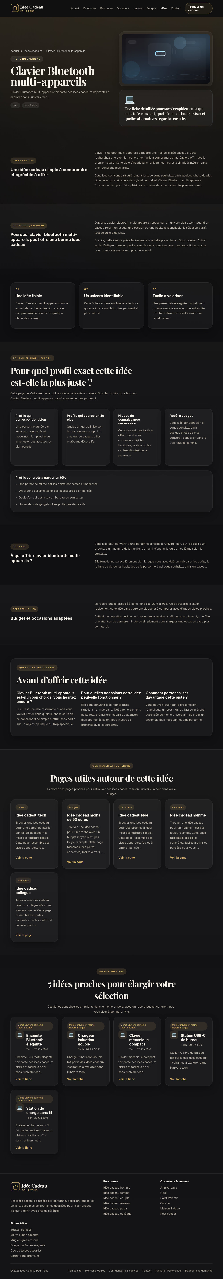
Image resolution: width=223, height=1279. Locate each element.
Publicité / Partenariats (168, 1270)
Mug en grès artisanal (24, 1240)
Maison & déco (170, 1208)
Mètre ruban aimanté (24, 1235)
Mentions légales (95, 1270)
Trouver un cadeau (196, 8)
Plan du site (75, 1270)
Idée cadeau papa (115, 1208)
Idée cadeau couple (116, 1198)
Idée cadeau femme (116, 1192)
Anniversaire (168, 1187)
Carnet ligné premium (24, 1255)
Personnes (106, 8)
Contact (176, 8)
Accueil (74, 8)
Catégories (89, 8)
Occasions (123, 8)
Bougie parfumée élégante (27, 1245)
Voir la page (24, 857)
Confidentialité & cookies (124, 1270)
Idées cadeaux (33, 51)
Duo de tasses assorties (26, 1250)
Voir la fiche (24, 1079)
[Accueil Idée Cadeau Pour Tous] (38, 8)
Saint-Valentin (169, 1198)
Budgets (152, 8)
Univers (138, 8)
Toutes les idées (21, 1229)
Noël (163, 1192)
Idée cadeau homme (116, 1187)
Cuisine (165, 1203)
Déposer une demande (199, 1270)
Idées (163, 8)
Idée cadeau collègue (117, 1213)
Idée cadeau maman (116, 1203)
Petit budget (168, 1213)
